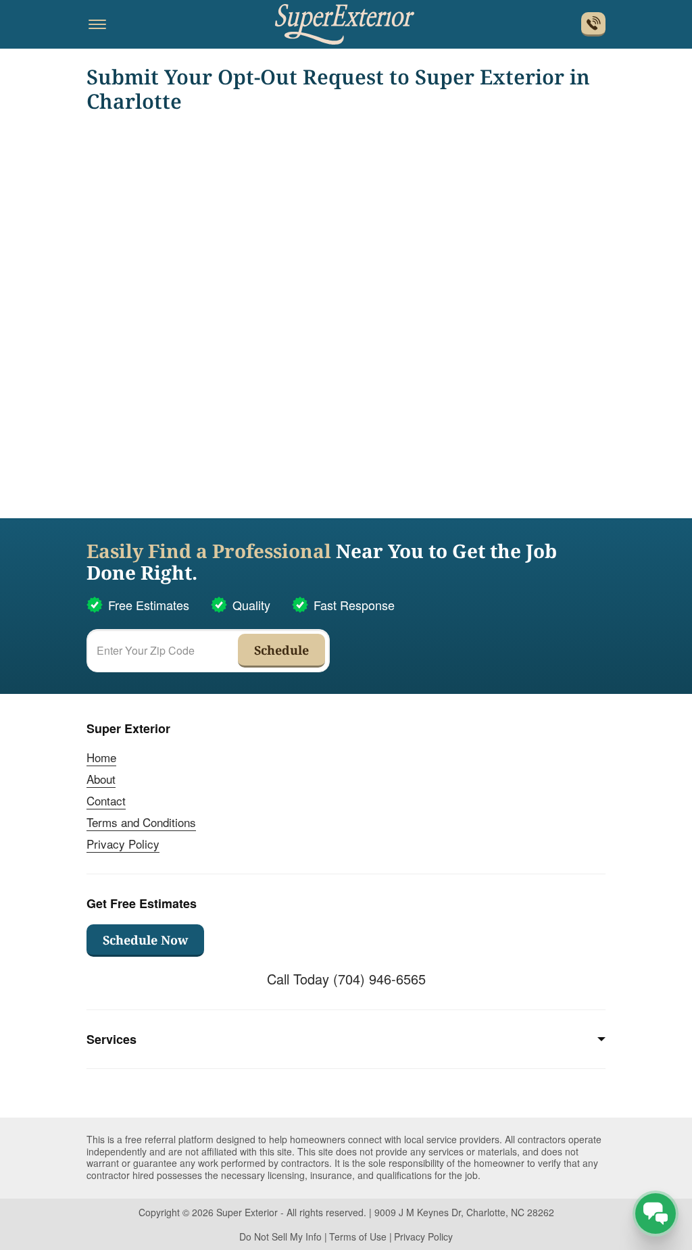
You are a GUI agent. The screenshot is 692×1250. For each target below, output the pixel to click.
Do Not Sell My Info (280, 1236)
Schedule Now (145, 940)
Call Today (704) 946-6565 (346, 979)
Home (101, 757)
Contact (106, 800)
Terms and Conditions (141, 822)
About (101, 778)
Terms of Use (358, 1236)
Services (111, 1039)
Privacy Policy (122, 843)
